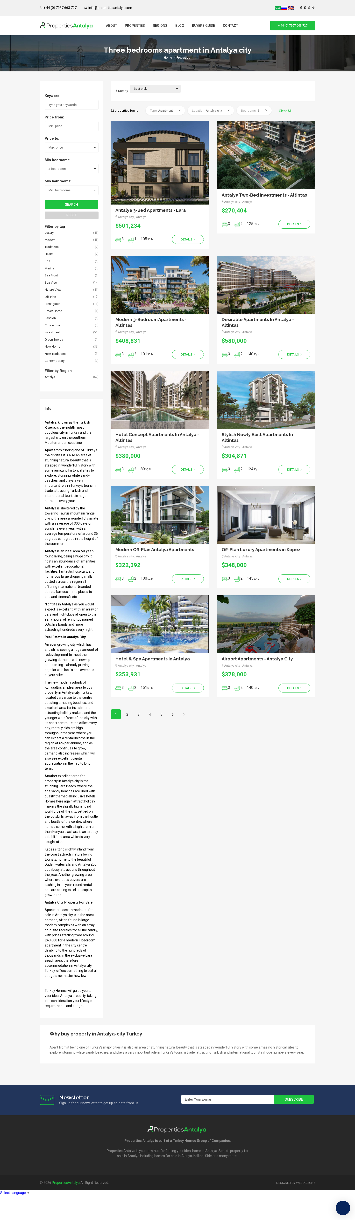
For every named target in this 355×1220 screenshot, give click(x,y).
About (111, 25)
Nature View (53, 289)
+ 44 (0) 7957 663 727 (60, 8)
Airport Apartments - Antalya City (257, 658)
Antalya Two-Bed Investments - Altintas (264, 195)
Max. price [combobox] (56, 147)
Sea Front (51, 275)
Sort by (122, 91)
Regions (160, 25)
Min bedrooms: (57, 160)
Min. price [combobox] (55, 126)
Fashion (50, 318)
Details (187, 239)
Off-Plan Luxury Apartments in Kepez (261, 549)
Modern (50, 240)
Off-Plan (50, 297)
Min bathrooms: (58, 181)
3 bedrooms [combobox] (57, 169)
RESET (71, 215)
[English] (291, 8)
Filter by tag (55, 226)
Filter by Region (58, 371)
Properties (135, 25)
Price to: (52, 138)
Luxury (49, 232)
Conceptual (53, 325)
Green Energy (54, 339)
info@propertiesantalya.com (110, 8)
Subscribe (294, 1099)
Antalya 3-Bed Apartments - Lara (150, 210)
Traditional (52, 247)
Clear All (285, 111)
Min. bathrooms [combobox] (60, 190)
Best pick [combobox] (140, 88)
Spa (47, 261)
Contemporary (54, 361)
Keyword (52, 96)
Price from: (54, 117)
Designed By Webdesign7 (295, 1183)
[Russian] (284, 8)
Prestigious (52, 304)
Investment (52, 332)
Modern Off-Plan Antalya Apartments (154, 549)
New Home (52, 346)
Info (48, 408)
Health (49, 254)
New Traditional (55, 354)
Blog (179, 25)
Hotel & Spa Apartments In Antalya (152, 658)
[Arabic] (278, 8)
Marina (49, 268)
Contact (230, 25)
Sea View (51, 282)
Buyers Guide (203, 25)
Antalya (50, 377)
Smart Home (53, 311)
